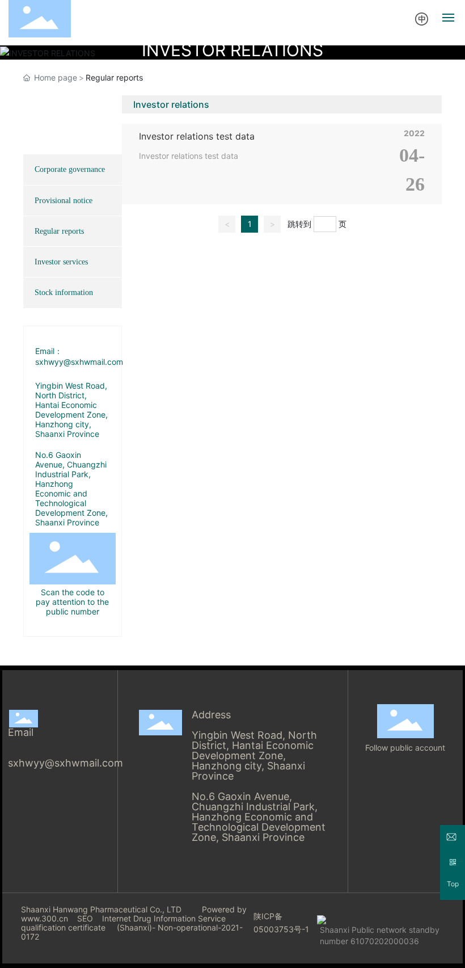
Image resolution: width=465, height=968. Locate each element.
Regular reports (59, 231)
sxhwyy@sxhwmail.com (65, 763)
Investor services (61, 262)
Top (453, 884)
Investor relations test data (197, 136)
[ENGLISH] (422, 18)
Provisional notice (63, 200)
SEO (85, 918)
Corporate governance (70, 169)
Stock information (64, 292)
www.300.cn (44, 918)
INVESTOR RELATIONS (232, 50)
